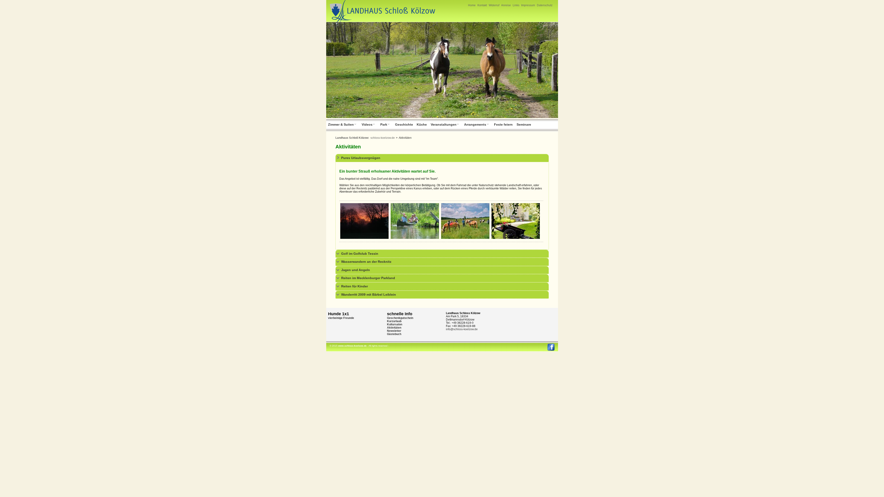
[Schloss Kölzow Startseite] (381, 21)
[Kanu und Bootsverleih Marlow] (415, 238)
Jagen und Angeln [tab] (355, 270)
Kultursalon (394, 324)
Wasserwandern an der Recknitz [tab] (366, 261)
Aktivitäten (394, 327)
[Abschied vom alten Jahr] (364, 238)
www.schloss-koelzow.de (352, 345)
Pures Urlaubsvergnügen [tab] (360, 158)
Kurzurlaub (394, 321)
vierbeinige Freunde (341, 318)
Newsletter (394, 330)
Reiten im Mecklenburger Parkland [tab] (368, 278)
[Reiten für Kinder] (465, 238)
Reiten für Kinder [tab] (354, 286)
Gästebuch (394, 334)
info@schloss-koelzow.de (462, 329)
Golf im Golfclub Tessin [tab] (359, 253)
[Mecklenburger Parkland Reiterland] (442, 70)
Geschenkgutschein (400, 318)
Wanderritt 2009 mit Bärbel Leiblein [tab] (368, 294)
